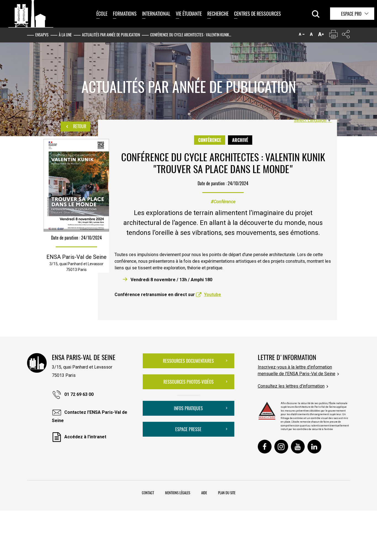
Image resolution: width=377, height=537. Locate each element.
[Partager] (346, 35)
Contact (148, 492)
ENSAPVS (42, 34)
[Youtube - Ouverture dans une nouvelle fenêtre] (298, 446)
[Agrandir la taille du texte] (321, 35)
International (156, 13)
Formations (125, 13)
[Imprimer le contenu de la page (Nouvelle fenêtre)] (333, 35)
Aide (204, 492)
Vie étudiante (189, 13)
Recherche (218, 13)
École (101, 13)
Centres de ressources (257, 13)
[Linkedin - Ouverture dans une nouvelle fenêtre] (314, 446)
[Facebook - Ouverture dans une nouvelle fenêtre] (265, 446)
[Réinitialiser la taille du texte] (311, 35)
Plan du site (226, 492)
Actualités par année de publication (111, 34)
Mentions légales (177, 492)
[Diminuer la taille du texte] (302, 35)
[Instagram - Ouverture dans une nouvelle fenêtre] (281, 446)
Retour (79, 126)
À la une (65, 34)
